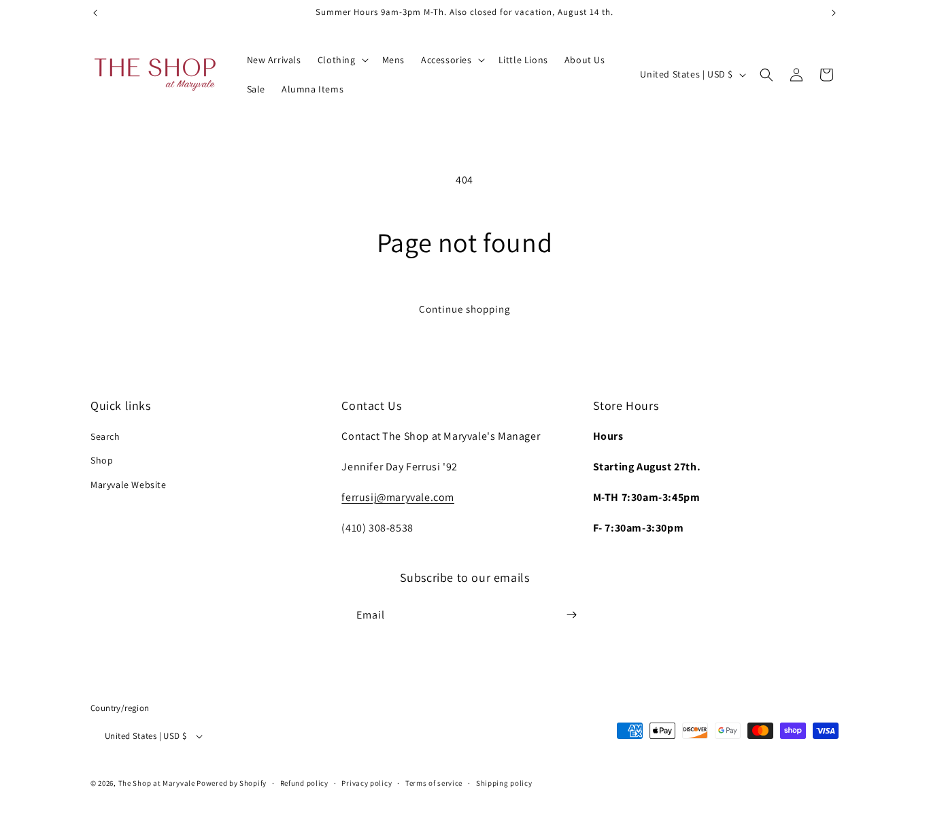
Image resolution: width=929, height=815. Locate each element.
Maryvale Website (128, 485)
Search (105, 437)
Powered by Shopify (232, 783)
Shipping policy (504, 783)
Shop (101, 461)
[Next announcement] (834, 13)
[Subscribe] (571, 615)
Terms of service (433, 783)
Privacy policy (366, 783)
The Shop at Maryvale (156, 783)
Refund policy (304, 783)
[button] (341, 60)
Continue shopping (465, 308)
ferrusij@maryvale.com (397, 497)
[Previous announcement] (95, 13)
